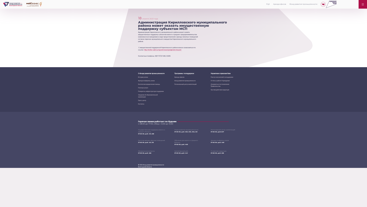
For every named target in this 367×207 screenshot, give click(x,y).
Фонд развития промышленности (303, 4)
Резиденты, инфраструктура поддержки (151, 91)
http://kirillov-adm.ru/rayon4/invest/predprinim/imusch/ (163, 50)
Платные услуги (143, 88)
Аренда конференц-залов (146, 80)
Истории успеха (143, 77)
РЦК (268, 4)
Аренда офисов (279, 4)
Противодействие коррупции (220, 90)
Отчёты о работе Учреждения (220, 80)
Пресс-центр (142, 100)
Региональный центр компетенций (185, 84)
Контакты (141, 104)
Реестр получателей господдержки (222, 77)
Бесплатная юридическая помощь (149, 84)
